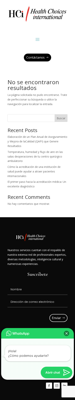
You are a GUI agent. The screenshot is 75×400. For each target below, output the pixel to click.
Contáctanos (35, 57)
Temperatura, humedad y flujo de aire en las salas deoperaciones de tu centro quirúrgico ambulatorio (35, 156)
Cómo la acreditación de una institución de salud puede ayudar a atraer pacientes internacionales (34, 171)
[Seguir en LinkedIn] (64, 386)
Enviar (56, 318)
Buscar (61, 118)
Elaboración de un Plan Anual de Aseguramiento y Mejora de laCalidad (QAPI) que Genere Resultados (37, 141)
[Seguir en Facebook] (49, 386)
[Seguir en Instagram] (57, 386)
